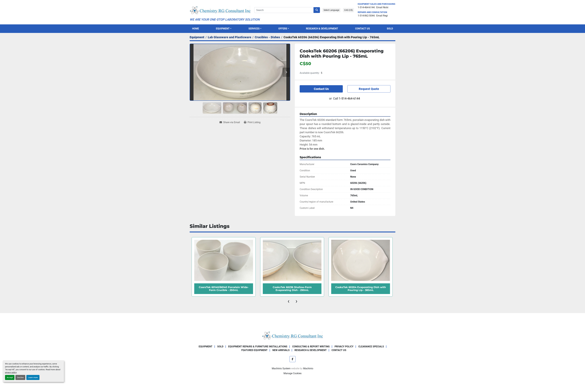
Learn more (33, 377)
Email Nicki (382, 7)
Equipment (223, 28)
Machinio (308, 368)
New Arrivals (281, 350)
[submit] (317, 10)
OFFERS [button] (282, 28)
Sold (390, 28)
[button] (223, 28)
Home (195, 28)
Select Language (331, 10)
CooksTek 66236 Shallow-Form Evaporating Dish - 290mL (292, 289)
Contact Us (362, 28)
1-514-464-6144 (366, 7)
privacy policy (10, 372)
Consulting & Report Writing (311, 346)
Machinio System (281, 368)
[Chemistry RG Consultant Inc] (292, 335)
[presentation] (288, 301)
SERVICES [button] (254, 28)
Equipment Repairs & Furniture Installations (257, 346)
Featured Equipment (254, 350)
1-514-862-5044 (366, 15)
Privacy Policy (344, 346)
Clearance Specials (371, 346)
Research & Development (322, 28)
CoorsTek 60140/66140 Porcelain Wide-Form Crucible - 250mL (223, 289)
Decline (20, 377)
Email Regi (382, 15)
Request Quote (369, 89)
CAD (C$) (348, 10)
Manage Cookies (292, 373)
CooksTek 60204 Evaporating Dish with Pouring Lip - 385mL (360, 289)
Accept (10, 377)
